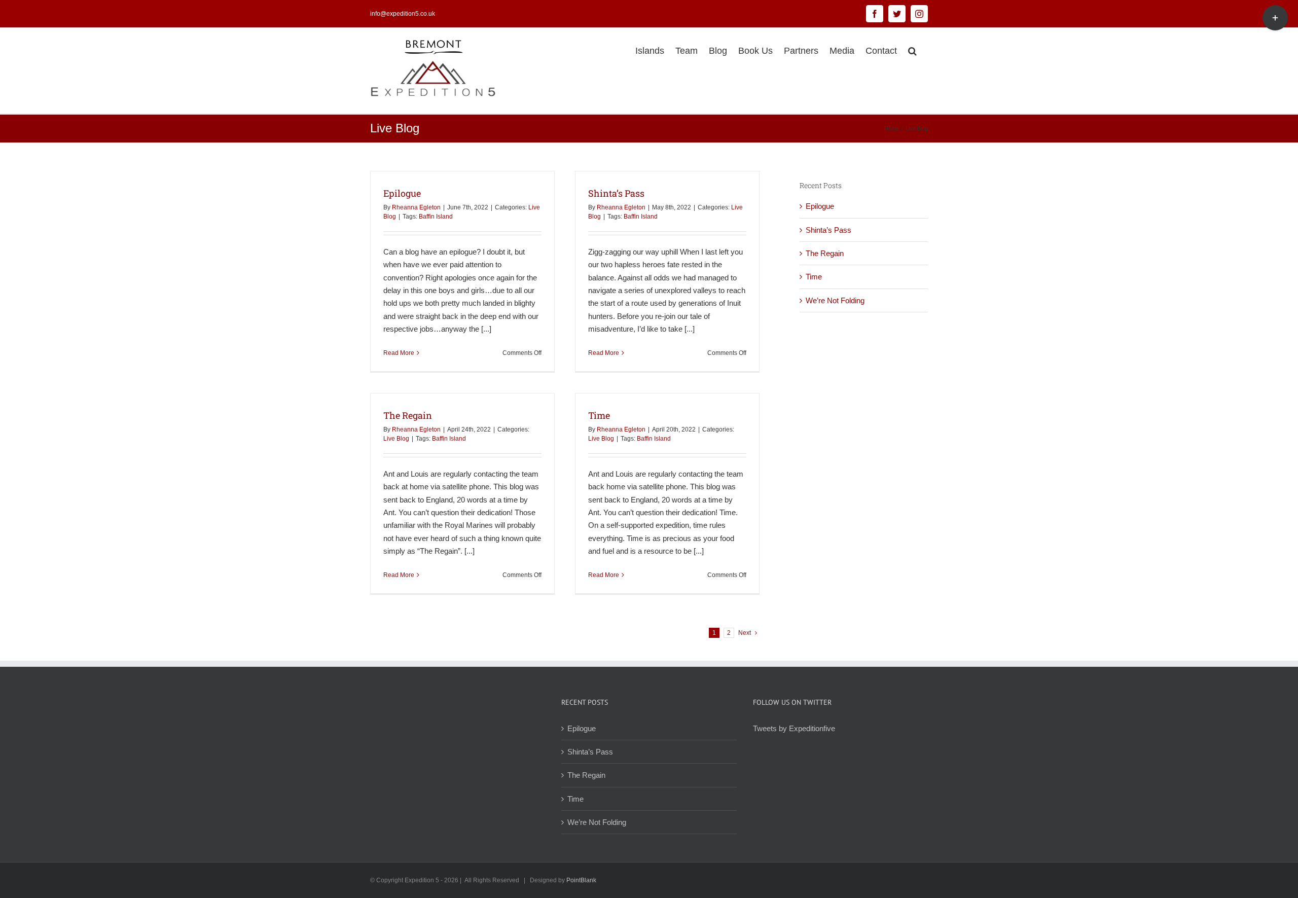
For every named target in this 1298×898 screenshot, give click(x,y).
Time (599, 415)
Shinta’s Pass (616, 193)
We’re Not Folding (835, 300)
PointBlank (581, 880)
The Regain (407, 415)
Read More (398, 352)
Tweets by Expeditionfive (794, 728)
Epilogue (402, 193)
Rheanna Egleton (416, 207)
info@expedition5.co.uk (402, 13)
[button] (912, 49)
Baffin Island (436, 216)
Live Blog (396, 438)
